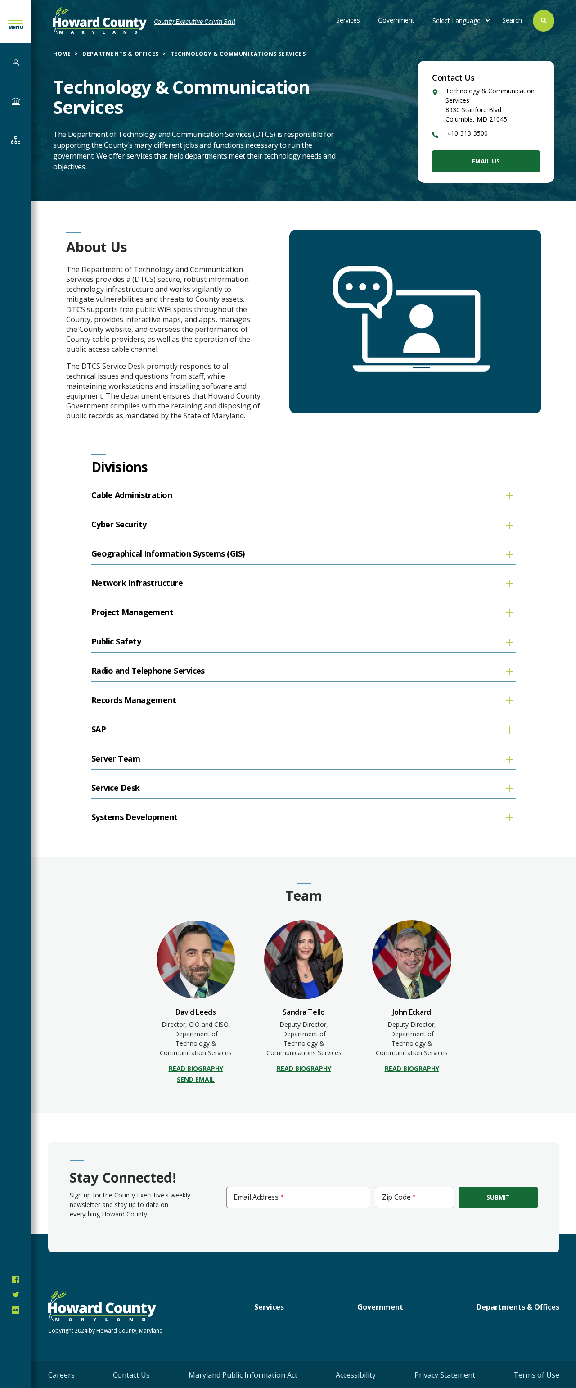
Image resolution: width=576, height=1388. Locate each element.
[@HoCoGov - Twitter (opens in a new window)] (15, 1294)
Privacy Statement (444, 1375)
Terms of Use (536, 1375)
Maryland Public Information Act (243, 1375)
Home (62, 54)
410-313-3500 (467, 133)
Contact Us (131, 1375)
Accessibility (356, 1375)
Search (512, 20)
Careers (61, 1375)
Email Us (486, 161)
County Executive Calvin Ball (194, 22)
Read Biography (196, 1068)
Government (396, 20)
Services (348, 20)
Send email (196, 1079)
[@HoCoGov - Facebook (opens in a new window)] (15, 1279)
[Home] (100, 20)
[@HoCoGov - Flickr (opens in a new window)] (15, 1310)
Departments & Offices (120, 54)
